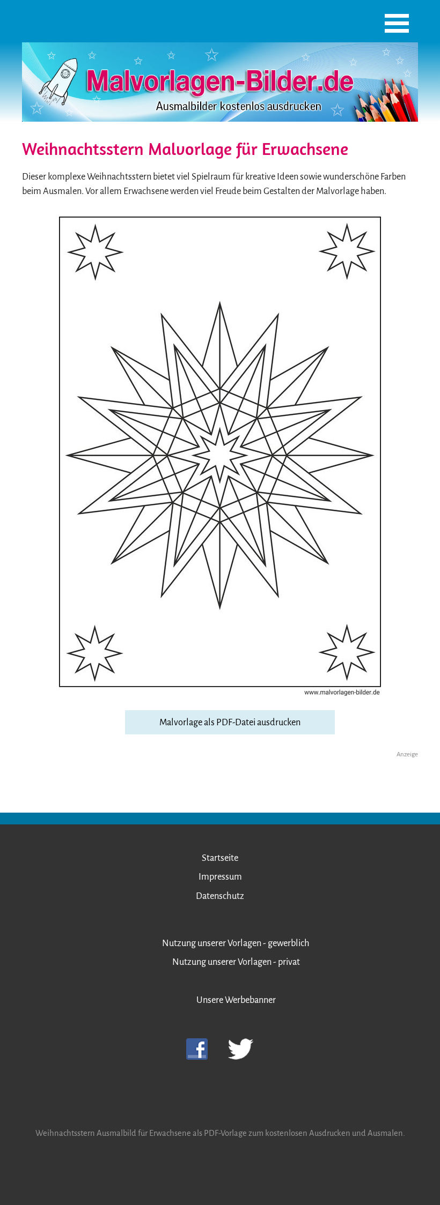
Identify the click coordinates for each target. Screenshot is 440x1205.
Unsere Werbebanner (236, 1000)
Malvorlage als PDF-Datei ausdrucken (229, 722)
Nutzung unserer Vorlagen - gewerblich (236, 943)
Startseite (220, 858)
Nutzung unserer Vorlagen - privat (236, 962)
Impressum (220, 877)
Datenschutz (220, 896)
